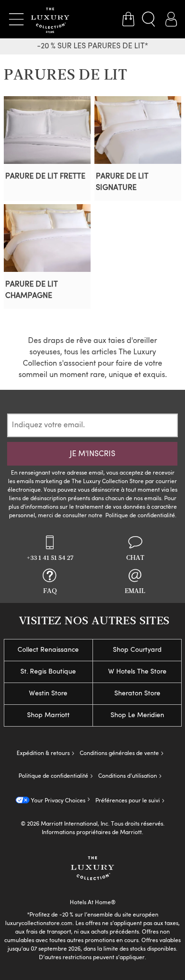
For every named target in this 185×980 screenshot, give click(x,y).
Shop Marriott (48, 715)
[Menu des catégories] (16, 19)
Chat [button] (135, 558)
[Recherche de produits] (149, 19)
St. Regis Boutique (48, 671)
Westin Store (48, 693)
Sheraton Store (137, 693)
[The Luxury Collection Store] (50, 19)
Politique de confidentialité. (140, 516)
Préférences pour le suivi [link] (127, 801)
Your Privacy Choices (57, 801)
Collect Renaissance (48, 650)
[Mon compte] (170, 19)
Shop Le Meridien (137, 715)
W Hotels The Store (137, 671)
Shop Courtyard (137, 650)
